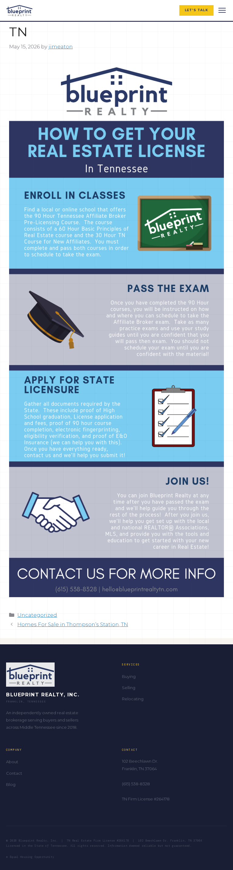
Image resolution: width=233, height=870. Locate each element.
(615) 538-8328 (136, 783)
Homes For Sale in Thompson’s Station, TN (72, 624)
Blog (10, 784)
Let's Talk (196, 10)
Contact (14, 773)
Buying (129, 676)
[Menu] (222, 10)
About (12, 761)
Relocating (133, 698)
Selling (128, 687)
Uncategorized (37, 615)
